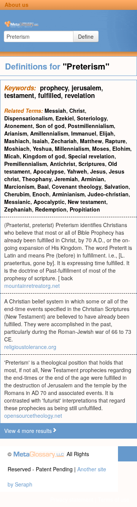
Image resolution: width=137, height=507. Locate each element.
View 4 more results (28, 430)
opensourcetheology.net (33, 415)
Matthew (91, 141)
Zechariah (64, 141)
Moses (100, 148)
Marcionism (19, 186)
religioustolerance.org (30, 347)
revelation (80, 95)
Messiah (55, 110)
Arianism (15, 133)
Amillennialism (49, 133)
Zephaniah (18, 209)
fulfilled (49, 95)
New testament (87, 201)
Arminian (92, 179)
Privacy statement (71, 499)
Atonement (18, 126)
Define (86, 36)
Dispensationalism (28, 118)
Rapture (115, 141)
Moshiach (17, 148)
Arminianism (68, 194)
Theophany (36, 179)
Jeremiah (66, 179)
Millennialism (72, 148)
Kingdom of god (44, 156)
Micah (12, 156)
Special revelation (91, 156)
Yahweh (77, 171)
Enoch (40, 194)
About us (17, 4)
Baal (43, 186)
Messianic (17, 201)
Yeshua (42, 148)
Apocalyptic (49, 201)
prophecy (54, 87)
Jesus (98, 171)
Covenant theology (76, 186)
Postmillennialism (91, 126)
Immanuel (83, 133)
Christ (77, 110)
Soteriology (92, 118)
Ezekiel (65, 118)
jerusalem (86, 87)
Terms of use (113, 499)
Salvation (116, 186)
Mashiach (16, 141)
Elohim (121, 148)
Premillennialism (25, 163)
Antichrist (62, 163)
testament (19, 95)
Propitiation (85, 209)
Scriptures (91, 163)
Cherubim (16, 194)
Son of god (50, 126)
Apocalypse (48, 171)
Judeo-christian (108, 194)
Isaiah (40, 141)
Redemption (51, 209)
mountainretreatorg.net (32, 285)
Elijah (106, 133)
